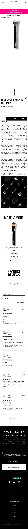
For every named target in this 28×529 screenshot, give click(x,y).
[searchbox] (14, 294)
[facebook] (9, 482)
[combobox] (3, 119)
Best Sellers (5, 7)
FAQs (14, 498)
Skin (15, 7)
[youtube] (18, 482)
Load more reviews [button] (14, 419)
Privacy (14, 520)
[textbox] (14, 490)
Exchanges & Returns (14, 501)
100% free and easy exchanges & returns (14, 11)
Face (11, 7)
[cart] (25, 2)
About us (14, 509)
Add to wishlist (26, 98)
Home (2, 15)
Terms (14, 516)
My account (14, 505)
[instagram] (14, 482)
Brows (23, 7)
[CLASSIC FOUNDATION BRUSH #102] (14, 234)
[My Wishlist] (22, 2)
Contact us (14, 512)
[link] (7, 18)
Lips (19, 7)
